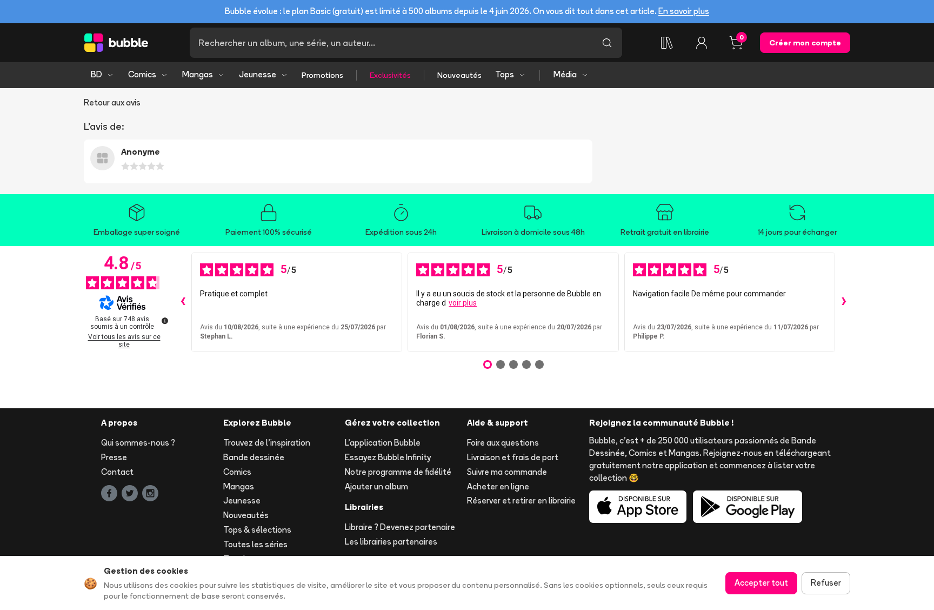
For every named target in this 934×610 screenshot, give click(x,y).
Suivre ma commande (507, 472)
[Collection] (667, 43)
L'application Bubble (383, 442)
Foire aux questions (503, 442)
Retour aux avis (112, 102)
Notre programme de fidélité (398, 472)
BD (96, 74)
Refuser (826, 583)
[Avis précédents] (182, 302)
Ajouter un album (376, 486)
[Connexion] (701, 43)
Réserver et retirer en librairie (521, 500)
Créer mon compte (805, 43)
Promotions (322, 75)
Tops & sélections (257, 530)
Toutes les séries (255, 544)
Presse (114, 457)
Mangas (197, 74)
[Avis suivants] (843, 302)
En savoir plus (683, 11)
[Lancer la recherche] (607, 43)
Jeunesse (257, 74)
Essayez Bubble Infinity (388, 457)
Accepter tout (761, 583)
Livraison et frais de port (512, 457)
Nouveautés (459, 75)
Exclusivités (390, 75)
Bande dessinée (253, 457)
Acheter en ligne (498, 486)
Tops (504, 74)
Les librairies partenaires (391, 541)
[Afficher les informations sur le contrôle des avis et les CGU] (165, 320)
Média (565, 74)
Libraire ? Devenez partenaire (400, 527)
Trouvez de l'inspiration (266, 442)
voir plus (463, 303)
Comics (142, 74)
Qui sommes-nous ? (138, 442)
